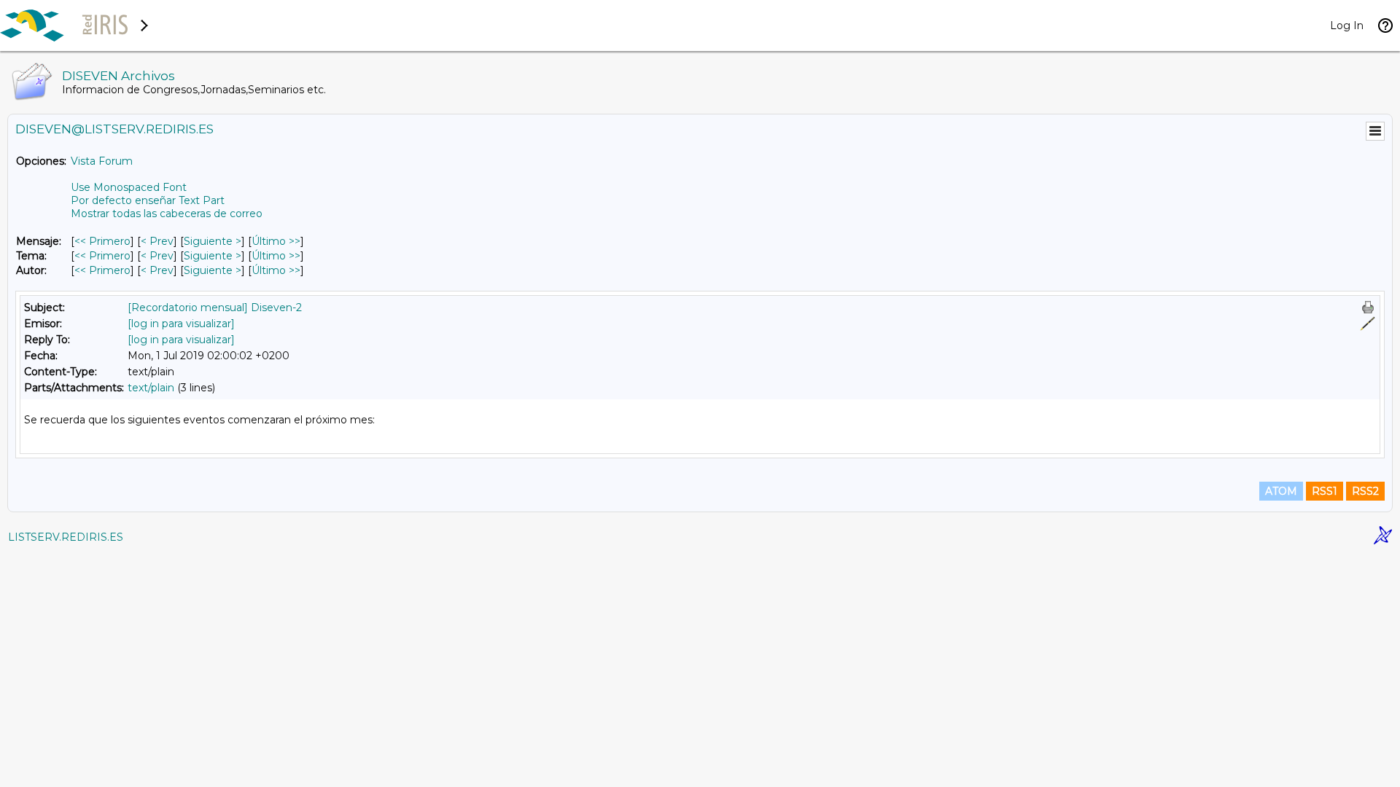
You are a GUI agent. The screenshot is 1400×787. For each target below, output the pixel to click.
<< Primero (102, 241)
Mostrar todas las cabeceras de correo (166, 213)
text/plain (151, 387)
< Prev (157, 241)
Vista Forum (102, 161)
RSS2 (1365, 491)
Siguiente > (212, 241)
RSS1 (1324, 491)
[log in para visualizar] (181, 323)
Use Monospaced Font (129, 187)
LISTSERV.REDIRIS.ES (65, 537)
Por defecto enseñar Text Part (148, 200)
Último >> (276, 241)
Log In (1347, 25)
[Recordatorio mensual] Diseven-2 (215, 307)
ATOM (1281, 491)
